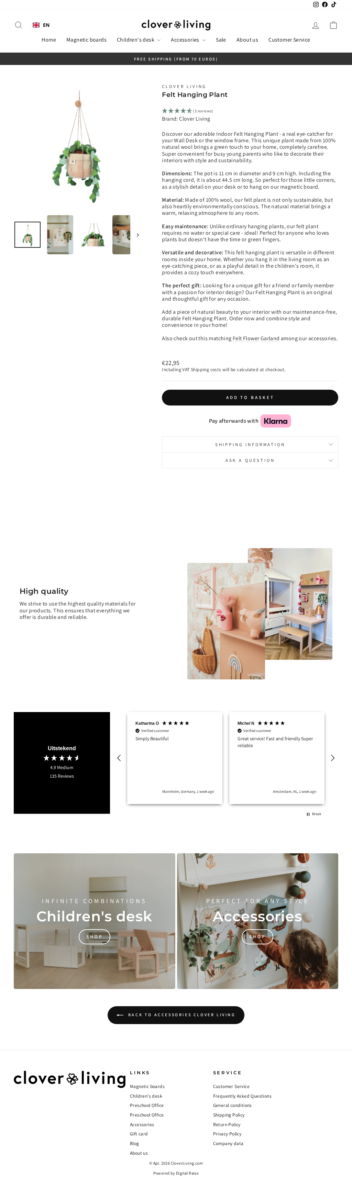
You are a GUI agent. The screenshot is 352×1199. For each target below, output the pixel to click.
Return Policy (227, 1124)
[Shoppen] (94, 921)
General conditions (232, 1105)
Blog (134, 1143)
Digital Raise (187, 1173)
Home (49, 39)
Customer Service (289, 39)
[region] (226, 758)
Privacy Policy (227, 1134)
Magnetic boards (86, 39)
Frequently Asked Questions (242, 1096)
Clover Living (184, 86)
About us (247, 39)
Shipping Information (250, 444)
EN (46, 25)
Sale (221, 39)
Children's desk (136, 39)
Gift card (139, 1134)
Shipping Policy (229, 1115)
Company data (228, 1143)
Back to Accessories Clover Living (180, 1014)
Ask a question (250, 460)
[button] (119, 758)
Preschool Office (147, 1105)
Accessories (185, 39)
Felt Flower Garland (256, 338)
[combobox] (41, 25)
